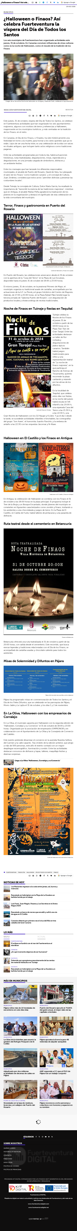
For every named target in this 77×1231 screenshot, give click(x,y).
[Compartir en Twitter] (50, 2)
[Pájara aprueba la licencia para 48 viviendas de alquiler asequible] (56, 1026)
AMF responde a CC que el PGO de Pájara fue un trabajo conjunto (55, 1072)
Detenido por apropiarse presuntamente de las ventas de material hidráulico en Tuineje (33, 961)
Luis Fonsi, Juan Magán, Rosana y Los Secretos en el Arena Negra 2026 (34, 904)
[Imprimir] (36, 2)
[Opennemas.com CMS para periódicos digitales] (38, 1219)
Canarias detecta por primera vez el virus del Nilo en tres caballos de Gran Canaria (33, 921)
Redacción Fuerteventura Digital (17, 110)
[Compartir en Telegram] (43, 2)
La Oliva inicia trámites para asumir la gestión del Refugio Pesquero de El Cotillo (20, 1041)
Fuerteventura (11, 872)
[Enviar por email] (32, 2)
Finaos (56, 872)
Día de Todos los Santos (44, 872)
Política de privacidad (12, 1169)
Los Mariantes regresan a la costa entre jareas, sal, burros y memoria (34, 887)
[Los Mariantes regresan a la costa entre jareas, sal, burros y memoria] (7, 889)
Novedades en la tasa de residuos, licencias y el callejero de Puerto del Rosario (19, 1105)
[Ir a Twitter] (39, 1136)
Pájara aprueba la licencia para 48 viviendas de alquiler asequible (54, 1040)
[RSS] (52, 1136)
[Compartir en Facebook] (47, 2)
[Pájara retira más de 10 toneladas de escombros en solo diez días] (20, 994)
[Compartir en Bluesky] (54, 2)
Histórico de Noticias (12, 1151)
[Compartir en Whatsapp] (40, 2)
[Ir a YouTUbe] (45, 1136)
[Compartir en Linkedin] (58, 2)
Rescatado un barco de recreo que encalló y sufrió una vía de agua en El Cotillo (34, 913)
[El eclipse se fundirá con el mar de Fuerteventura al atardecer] (7, 943)
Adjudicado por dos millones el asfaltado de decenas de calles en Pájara (19, 1073)
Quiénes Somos (9, 1148)
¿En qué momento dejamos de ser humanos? (29, 951)
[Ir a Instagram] (42, 1136)
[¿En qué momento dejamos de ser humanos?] (7, 952)
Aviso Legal (8, 1162)
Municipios (8, 12)
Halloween (30, 872)
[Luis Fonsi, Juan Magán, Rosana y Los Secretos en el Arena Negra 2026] (7, 906)
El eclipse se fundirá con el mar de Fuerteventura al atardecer (31, 944)
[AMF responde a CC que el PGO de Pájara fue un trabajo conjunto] (56, 1057)
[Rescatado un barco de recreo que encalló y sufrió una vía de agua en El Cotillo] (7, 914)
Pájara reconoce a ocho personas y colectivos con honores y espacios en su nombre (56, 1105)
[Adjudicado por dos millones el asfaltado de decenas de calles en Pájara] (20, 1057)
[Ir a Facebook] (36, 1136)
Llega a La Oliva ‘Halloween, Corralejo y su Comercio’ (37, 761)
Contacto (8, 1155)
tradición (21, 872)
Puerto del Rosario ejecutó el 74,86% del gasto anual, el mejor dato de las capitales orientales (56, 1010)
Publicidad (8, 1159)
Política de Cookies (11, 1166)
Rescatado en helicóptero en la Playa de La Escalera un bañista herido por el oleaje (33, 896)
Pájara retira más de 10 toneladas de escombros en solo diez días (19, 1009)
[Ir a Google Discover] (49, 1136)
